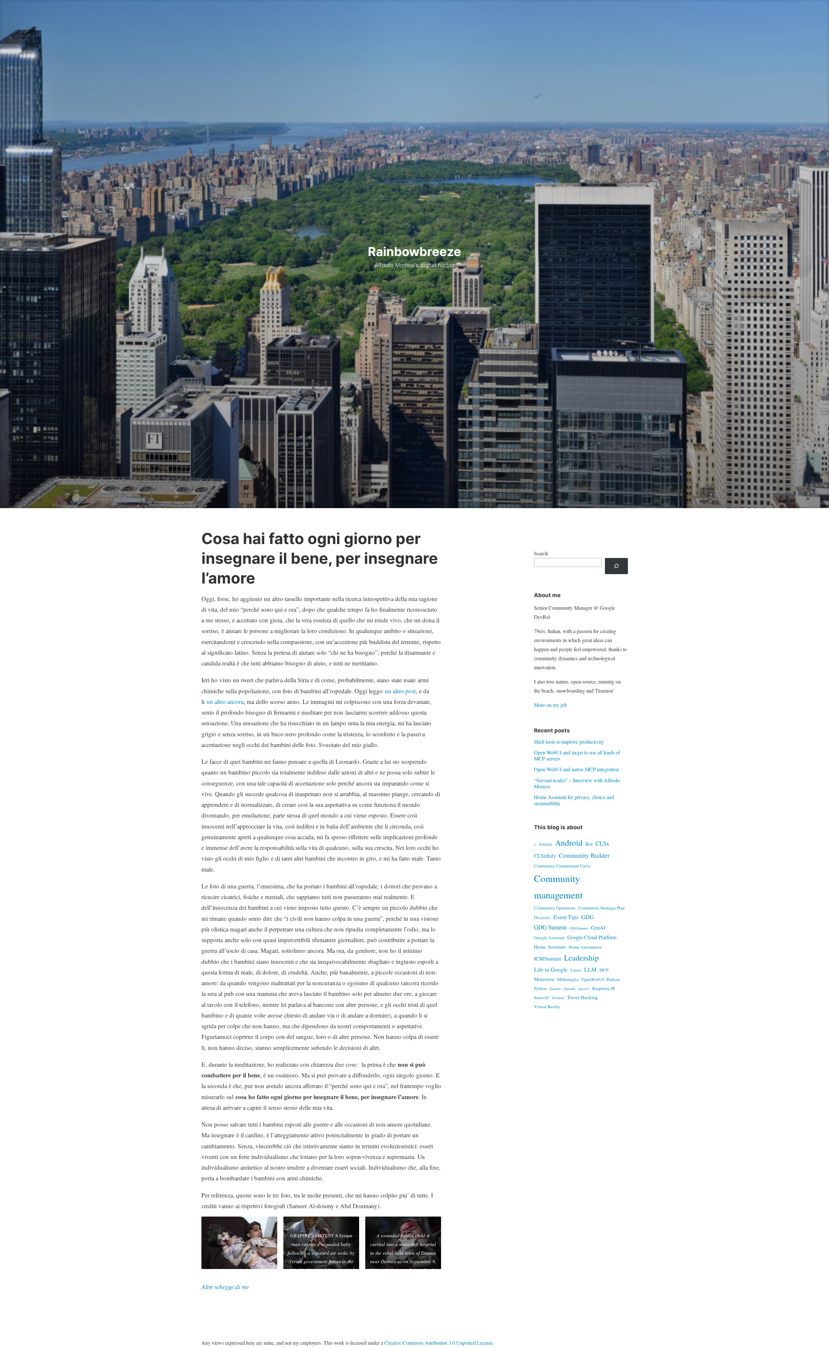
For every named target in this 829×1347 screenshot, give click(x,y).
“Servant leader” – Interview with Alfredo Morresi (577, 783)
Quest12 (583, 988)
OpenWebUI (592, 979)
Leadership (581, 957)
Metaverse (544, 979)
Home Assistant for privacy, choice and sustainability (574, 800)
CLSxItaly (545, 855)
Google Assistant (549, 938)
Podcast (613, 979)
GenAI (598, 927)
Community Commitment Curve (562, 866)
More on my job (550, 704)
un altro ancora (225, 701)
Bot (589, 843)
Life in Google (551, 969)
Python (540, 988)
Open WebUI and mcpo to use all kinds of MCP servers (577, 755)
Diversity (542, 917)
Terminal (557, 998)
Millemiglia (567, 979)
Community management (558, 886)
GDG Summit (550, 927)
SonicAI (541, 997)
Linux (576, 970)
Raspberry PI (603, 988)
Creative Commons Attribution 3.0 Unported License (438, 1342)
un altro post (400, 691)
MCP (603, 970)
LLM (590, 969)
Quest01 (555, 988)
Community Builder (584, 855)
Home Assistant (550, 946)
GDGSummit (579, 928)
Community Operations (554, 908)
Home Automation (585, 947)
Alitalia (545, 844)
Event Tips (565, 917)
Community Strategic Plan (601, 908)
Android (569, 842)
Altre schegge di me (225, 1287)
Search (541, 553)
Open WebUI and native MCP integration (576, 769)
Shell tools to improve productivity (569, 741)
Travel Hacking (582, 997)
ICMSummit (547, 958)
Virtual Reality (547, 1006)
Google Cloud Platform (592, 937)
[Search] (616, 566)
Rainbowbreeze (414, 251)
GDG (587, 917)
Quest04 (569, 988)
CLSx (602, 843)
